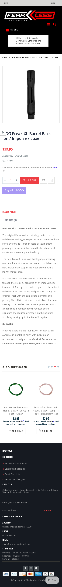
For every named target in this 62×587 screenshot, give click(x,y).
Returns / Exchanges (15, 479)
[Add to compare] (51, 180)
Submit (47, 510)
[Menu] (48, 24)
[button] (49, 367)
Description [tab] (9, 211)
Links (52, 3)
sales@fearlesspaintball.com (16, 544)
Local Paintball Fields (15, 468)
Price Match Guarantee (16, 463)
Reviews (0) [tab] (11, 220)
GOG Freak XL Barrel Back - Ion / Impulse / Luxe (27, 136)
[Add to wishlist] (43, 180)
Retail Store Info (12, 474)
